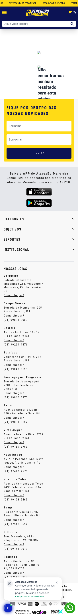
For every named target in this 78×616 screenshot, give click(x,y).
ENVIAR (39, 153)
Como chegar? (14, 295)
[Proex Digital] (57, 612)
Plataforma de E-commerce (22, 612)
